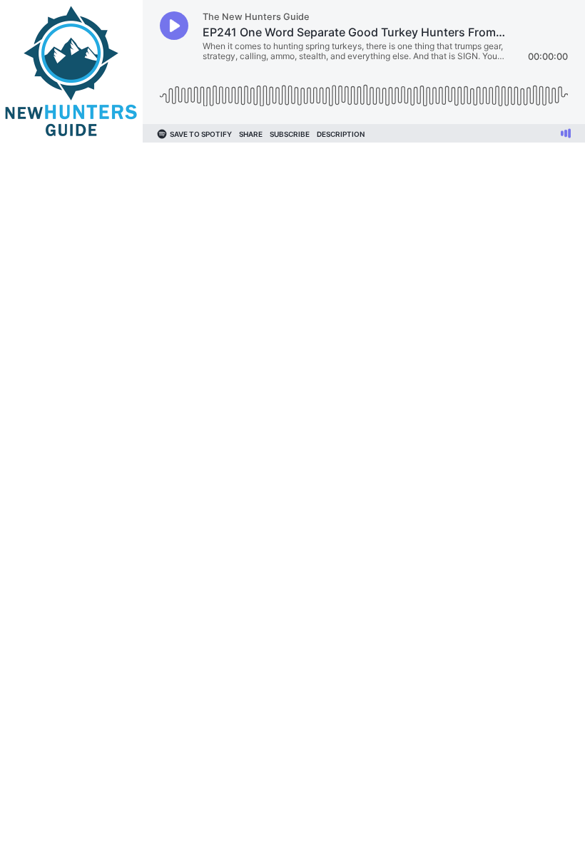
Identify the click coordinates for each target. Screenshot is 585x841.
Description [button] (341, 134)
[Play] (174, 25)
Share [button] (251, 134)
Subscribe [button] (290, 134)
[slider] (364, 90)
